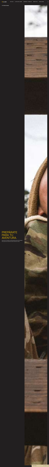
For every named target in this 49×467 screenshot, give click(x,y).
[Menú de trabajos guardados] (47, 1)
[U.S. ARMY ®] (5, 1)
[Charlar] (44, 466)
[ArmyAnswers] (48, 466)
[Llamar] (47, 466)
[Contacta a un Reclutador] (45, 466)
